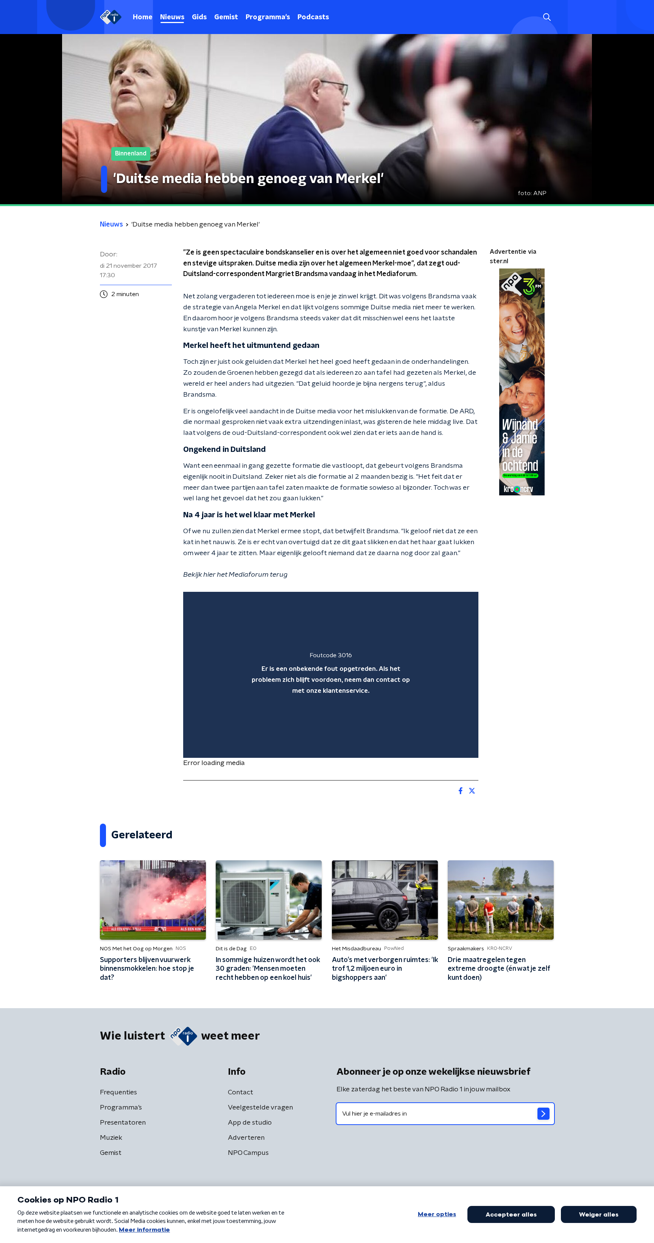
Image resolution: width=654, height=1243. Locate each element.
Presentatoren (123, 1122)
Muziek (111, 1137)
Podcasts (313, 17)
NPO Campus (248, 1153)
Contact (240, 1092)
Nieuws (172, 17)
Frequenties (118, 1092)
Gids (199, 17)
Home (143, 17)
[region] (330, 675)
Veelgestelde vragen (260, 1107)
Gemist (226, 17)
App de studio (250, 1122)
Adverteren (246, 1137)
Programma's (268, 17)
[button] (546, 17)
